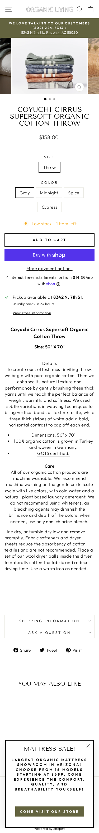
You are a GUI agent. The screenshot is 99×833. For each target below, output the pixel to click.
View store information (32, 313)
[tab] (49, 460)
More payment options (49, 268)
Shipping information (49, 621)
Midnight (49, 192)
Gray (25, 192)
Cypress (50, 207)
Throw (49, 167)
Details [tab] (49, 363)
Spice (73, 192)
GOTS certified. (53, 453)
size (49, 157)
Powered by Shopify (49, 828)
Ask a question (49, 632)
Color (49, 182)
